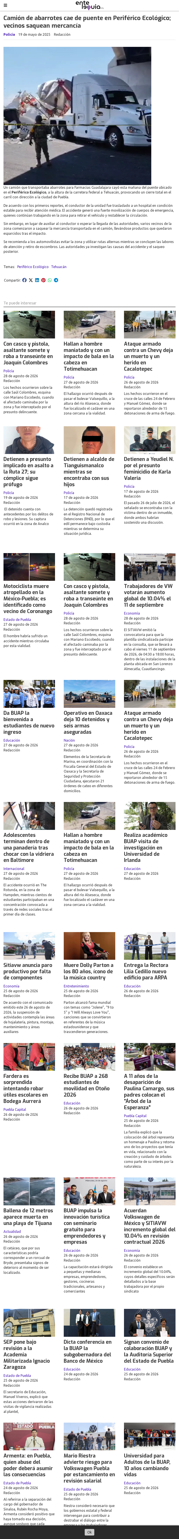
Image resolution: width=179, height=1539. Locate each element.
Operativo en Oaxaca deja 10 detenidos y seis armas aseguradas (88, 722)
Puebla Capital (14, 1109)
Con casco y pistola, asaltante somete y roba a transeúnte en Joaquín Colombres (28, 353)
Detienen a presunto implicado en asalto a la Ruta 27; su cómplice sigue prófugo (28, 472)
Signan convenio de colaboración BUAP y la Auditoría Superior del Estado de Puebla (149, 1351)
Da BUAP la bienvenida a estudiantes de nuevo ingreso (28, 722)
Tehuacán (59, 267)
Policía (9, 34)
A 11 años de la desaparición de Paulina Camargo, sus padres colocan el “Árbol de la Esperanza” (149, 1092)
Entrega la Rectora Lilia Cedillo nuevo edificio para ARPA (146, 971)
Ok (89, 1532)
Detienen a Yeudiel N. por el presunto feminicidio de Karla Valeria (149, 468)
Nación (69, 740)
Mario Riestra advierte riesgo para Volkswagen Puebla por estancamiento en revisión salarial (89, 1468)
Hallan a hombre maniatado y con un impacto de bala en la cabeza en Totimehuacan (89, 356)
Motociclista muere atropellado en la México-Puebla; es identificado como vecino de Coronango (27, 599)
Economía (132, 613)
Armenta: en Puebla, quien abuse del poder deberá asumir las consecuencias (28, 1465)
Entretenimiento (76, 986)
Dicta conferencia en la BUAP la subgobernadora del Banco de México (88, 1351)
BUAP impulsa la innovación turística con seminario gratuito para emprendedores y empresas (87, 1226)
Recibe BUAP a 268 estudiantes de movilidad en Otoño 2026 (87, 1085)
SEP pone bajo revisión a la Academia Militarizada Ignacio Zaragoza (26, 1355)
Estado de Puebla (17, 620)
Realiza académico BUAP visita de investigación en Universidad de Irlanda (145, 848)
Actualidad (12, 1231)
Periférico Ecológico (33, 267)
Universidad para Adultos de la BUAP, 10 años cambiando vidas (147, 1465)
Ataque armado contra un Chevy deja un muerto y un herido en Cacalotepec (148, 356)
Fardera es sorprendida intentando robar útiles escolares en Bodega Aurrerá (25, 1089)
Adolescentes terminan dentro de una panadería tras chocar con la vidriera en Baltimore (28, 848)
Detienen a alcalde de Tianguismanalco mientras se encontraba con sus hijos (89, 472)
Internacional (13, 869)
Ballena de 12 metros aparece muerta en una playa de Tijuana (28, 1217)
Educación (11, 740)
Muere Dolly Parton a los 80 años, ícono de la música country (89, 971)
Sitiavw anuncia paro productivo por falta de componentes (27, 971)
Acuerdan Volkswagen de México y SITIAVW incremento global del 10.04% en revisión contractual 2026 (150, 1226)
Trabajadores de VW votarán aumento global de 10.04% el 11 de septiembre (148, 595)
